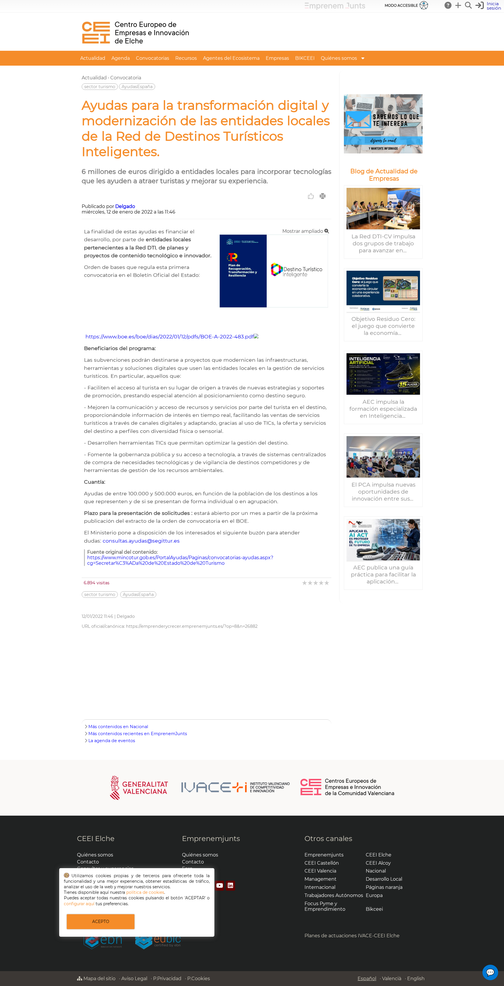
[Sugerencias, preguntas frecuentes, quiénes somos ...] (448, 5)
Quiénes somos (339, 58)
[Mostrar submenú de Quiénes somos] (362, 58)
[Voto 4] (321, 582)
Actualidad (92, 58)
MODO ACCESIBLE (401, 5)
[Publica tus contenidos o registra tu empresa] (458, 5)
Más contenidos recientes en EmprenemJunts (137, 733)
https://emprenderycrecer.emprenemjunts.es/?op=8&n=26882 (192, 626)
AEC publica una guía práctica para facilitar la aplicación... (383, 574)
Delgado (125, 206)
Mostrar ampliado (303, 231)
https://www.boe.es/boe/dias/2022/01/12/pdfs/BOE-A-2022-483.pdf (169, 336)
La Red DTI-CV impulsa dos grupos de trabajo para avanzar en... (383, 243)
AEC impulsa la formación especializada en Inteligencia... (383, 408)
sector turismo (99, 86)
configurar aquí (79, 903)
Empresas (277, 58)
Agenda (120, 58)
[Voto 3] (316, 582)
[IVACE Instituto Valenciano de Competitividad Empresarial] (200, 787)
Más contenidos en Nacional (118, 726)
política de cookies (145, 892)
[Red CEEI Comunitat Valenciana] (348, 794)
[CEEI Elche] (135, 48)
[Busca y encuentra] (468, 5)
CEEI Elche (96, 838)
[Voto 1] (305, 582)
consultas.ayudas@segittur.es (141, 541)
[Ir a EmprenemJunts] (335, 8)
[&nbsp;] (383, 123)
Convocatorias (152, 58)
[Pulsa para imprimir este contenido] (323, 196)
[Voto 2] (310, 582)
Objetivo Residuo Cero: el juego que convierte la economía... (383, 325)
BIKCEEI (305, 58)
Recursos (186, 58)
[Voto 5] (327, 582)
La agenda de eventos (111, 740)
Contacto (88, 862)
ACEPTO (100, 921)
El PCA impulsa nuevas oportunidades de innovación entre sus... (383, 491)
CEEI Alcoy (378, 863)
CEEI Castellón (321, 863)
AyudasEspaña (137, 86)
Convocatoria (125, 78)
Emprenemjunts (211, 838)
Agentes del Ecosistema (231, 58)
